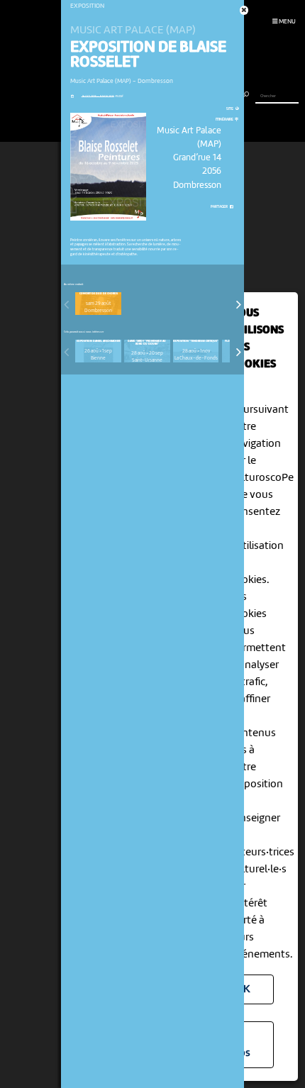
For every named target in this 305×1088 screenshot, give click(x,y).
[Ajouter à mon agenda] (72, 96)
